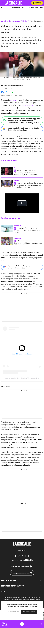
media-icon (22, 624)
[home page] (22, 544)
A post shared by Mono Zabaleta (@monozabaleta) (22, 378)
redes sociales (27, 105)
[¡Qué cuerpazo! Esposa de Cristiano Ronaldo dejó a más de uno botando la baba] (7, 241)
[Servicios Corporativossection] (41, 586)
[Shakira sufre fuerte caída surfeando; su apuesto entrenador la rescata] (7, 228)
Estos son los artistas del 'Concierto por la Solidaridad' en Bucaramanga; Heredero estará (26, 172)
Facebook (2, 93)
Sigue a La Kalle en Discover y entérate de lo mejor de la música (23, 129)
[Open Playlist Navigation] (41, 624)
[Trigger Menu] (3, 3)
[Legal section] (41, 591)
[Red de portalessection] (41, 580)
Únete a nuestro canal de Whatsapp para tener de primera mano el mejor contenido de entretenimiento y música (24, 120)
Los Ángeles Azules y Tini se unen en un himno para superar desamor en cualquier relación (28, 185)
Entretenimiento (14, 21)
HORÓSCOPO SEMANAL (19, 8)
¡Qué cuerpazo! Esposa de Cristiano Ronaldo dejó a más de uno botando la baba (28, 243)
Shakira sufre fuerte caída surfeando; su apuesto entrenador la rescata (28, 230)
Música (24, 21)
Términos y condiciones (12, 599)
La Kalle (4, 21)
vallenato (13, 100)
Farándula (17, 226)
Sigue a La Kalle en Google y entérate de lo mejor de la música (24, 267)
